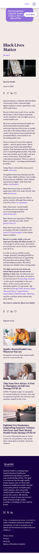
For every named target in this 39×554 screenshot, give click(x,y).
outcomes (12, 170)
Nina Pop (30, 294)
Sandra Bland (8, 294)
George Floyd (17, 289)
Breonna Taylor (29, 289)
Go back (6, 55)
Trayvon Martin (22, 291)
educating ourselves (27, 279)
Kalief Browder (20, 294)
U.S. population (21, 203)
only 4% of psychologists (12, 232)
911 (34, 523)
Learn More (30, 15)
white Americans (9, 214)
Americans (12, 193)
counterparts (13, 184)
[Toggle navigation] (34, 4)
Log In (27, 4)
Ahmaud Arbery (9, 291)
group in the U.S (9, 223)
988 (12, 530)
